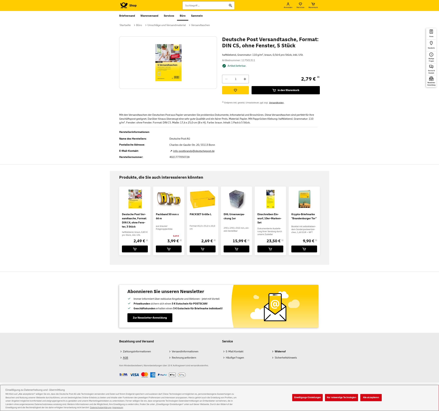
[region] (219, 398)
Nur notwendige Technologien (341, 397)
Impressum (117, 407)
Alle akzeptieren (371, 397)
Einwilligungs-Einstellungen (307, 397)
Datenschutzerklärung (100, 407)
